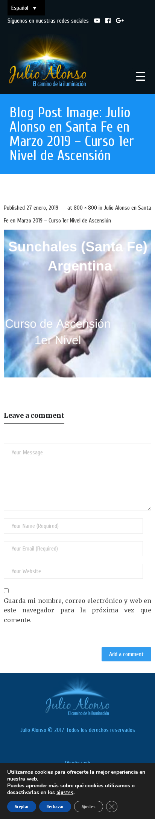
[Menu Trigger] (140, 76)
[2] (77, 303)
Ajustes (89, 806)
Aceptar (22, 806)
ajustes (64, 792)
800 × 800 (85, 207)
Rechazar (55, 806)
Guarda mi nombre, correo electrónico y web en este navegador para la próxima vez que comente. (77, 610)
